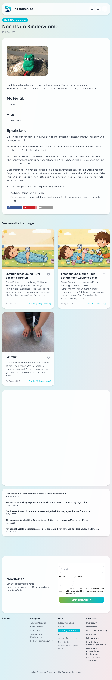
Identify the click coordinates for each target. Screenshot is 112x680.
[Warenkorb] (91, 9)
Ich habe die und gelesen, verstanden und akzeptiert (84, 590)
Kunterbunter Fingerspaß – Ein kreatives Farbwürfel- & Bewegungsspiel (46, 502)
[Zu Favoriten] (48, 274)
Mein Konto (63, 642)
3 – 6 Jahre (35, 630)
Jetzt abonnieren (81, 599)
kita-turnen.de (23, 8)
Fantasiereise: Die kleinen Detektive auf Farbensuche (36, 493)
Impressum (91, 623)
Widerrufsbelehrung (68, 638)
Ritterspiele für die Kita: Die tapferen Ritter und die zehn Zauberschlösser (47, 520)
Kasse (61, 626)
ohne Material (36, 626)
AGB (60, 634)
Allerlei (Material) (38, 623)
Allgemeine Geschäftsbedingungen (89, 588)
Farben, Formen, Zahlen (41, 641)
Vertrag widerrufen (69, 630)
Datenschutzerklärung (77, 591)
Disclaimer (91, 634)
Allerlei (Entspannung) (15, 20)
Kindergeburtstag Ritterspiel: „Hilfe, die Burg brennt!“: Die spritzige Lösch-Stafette (52, 529)
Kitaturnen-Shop (66, 623)
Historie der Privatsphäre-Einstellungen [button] (92, 651)
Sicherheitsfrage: (70, 576)
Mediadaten (91, 626)
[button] (14, 207)
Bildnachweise (93, 638)
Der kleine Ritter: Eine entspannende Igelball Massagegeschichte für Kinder (48, 511)
